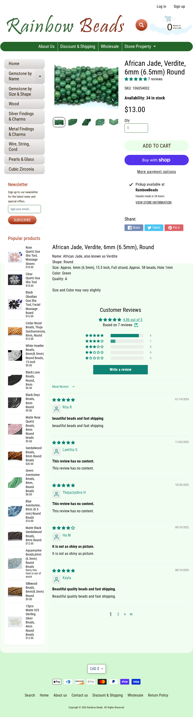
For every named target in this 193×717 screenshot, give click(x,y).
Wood (14, 103)
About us (60, 695)
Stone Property (141, 47)
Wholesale (110, 46)
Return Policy (158, 695)
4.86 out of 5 (132, 319)
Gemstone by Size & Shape (20, 91)
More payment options (156, 171)
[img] (63, 400)
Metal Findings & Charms (21, 131)
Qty (127, 120)
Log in (161, 6)
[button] (136, 79)
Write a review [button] (120, 369)
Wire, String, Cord (19, 146)
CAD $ (94, 668)
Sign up (179, 6)
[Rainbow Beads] (66, 25)
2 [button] (118, 614)
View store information (154, 202)
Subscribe (22, 220)
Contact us (80, 695)
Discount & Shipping (77, 46)
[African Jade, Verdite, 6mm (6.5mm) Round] (59, 122)
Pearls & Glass (21, 159)
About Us (46, 46)
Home (14, 63)
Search (30, 695)
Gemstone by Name (27, 76)
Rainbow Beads (95, 707)
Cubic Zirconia (21, 169)
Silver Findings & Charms (21, 116)
